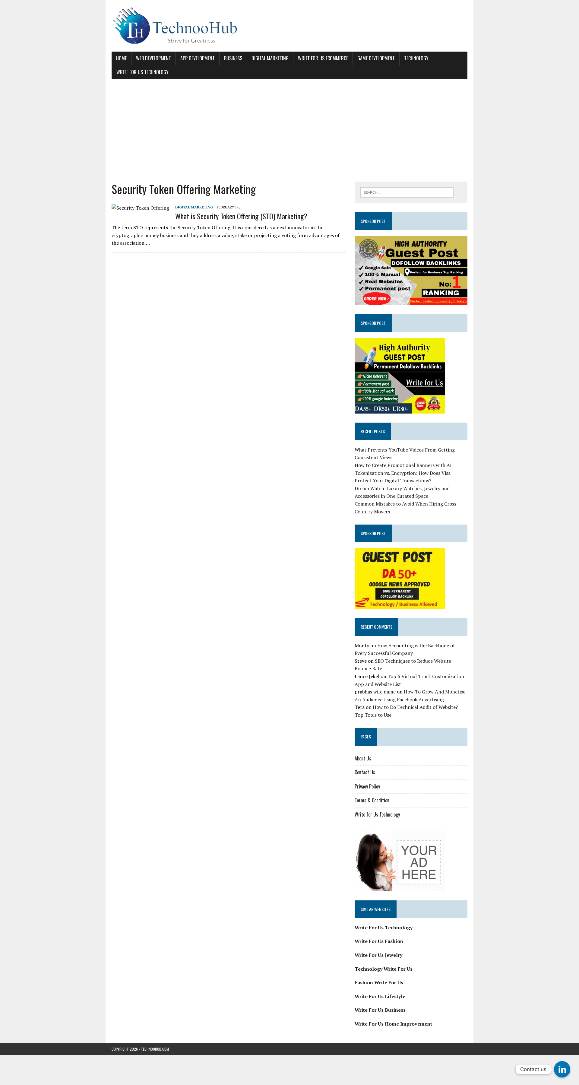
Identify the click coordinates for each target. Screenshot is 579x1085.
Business (233, 58)
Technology (416, 58)
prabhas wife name (375, 691)
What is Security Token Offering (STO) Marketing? (241, 216)
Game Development (376, 58)
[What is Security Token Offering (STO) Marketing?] (140, 208)
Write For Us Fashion (379, 941)
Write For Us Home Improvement (393, 1023)
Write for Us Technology (142, 72)
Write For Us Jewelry (378, 955)
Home (121, 58)
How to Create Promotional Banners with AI (403, 465)
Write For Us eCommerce (323, 58)
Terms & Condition (372, 800)
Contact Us (365, 772)
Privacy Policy (367, 786)
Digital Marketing (270, 58)
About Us (363, 758)
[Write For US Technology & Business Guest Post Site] (289, 26)
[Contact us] (562, 1069)
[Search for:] (407, 192)
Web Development (153, 58)
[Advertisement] (289, 130)
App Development (197, 58)
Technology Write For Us (384, 969)
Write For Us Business (380, 1010)
